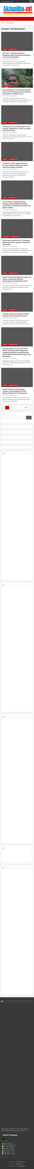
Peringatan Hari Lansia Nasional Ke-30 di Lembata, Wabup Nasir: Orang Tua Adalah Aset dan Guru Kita (16, 128)
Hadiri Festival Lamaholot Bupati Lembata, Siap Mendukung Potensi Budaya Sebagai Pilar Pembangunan (14, 391)
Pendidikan (6, 236)
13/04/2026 (5, 395)
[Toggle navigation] (3, 19)
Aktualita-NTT (21, 1162)
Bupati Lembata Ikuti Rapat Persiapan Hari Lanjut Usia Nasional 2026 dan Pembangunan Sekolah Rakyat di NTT (16, 279)
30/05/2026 (5, 132)
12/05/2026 (5, 209)
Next (26, 407)
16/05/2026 (5, 169)
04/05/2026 (5, 246)
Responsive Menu (31, 1)
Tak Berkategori (12, 49)
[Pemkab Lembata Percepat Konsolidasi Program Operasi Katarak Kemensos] (17, 302)
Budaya (5, 49)
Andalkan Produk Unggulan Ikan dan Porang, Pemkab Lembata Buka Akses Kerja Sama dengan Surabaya (15, 165)
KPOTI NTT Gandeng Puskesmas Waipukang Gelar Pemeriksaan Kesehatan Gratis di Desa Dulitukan (16, 55)
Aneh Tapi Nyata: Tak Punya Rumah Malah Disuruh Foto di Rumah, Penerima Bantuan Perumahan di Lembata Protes (16, 92)
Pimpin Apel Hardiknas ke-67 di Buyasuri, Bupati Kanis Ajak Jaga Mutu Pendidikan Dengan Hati (16, 242)
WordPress (22, 1166)
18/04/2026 (5, 358)
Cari (3, 414)
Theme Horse (19, 1164)
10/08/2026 (5, 59)
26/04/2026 (5, 318)
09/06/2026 (5, 96)
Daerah (5, 122)
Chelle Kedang (13, 59)
